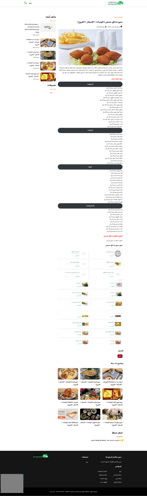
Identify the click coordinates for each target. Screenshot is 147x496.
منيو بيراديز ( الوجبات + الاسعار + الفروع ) (90, 403)
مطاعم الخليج (118, 482)
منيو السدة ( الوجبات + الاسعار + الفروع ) (68, 383)
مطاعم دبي (119, 478)
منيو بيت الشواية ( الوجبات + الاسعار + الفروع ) (69, 403)
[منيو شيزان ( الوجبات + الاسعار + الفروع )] (48, 55)
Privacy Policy (60, 491)
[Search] (25, 3)
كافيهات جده (103, 482)
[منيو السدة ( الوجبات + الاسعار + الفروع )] (48, 66)
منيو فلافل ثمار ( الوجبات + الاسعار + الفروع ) (70, 424)
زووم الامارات (103, 478)
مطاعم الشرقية (103, 475)
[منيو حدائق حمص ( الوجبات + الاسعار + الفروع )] (90, 47)
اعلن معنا (52, 491)
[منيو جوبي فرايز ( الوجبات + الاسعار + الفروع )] (48, 76)
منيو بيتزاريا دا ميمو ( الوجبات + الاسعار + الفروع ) (112, 424)
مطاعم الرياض (118, 475)
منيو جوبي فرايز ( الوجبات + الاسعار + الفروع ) (114, 403)
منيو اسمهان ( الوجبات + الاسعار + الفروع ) (90, 424)
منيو (30, 3)
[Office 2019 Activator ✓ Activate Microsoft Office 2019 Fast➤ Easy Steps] (48, 27)
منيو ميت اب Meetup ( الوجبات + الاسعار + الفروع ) (112, 383)
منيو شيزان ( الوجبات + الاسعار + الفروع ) (90, 383)
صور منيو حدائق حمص (113, 245)
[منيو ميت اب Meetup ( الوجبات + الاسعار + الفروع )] (48, 42)
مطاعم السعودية (102, 471)
